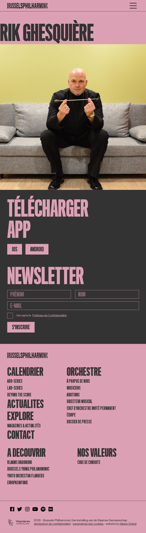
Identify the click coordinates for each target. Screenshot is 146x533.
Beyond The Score (19, 394)
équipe (71, 414)
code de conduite (88, 462)
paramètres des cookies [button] (88, 524)
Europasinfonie (17, 482)
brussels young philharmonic (28, 469)
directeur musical (80, 401)
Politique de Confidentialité (49, 316)
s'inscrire (21, 327)
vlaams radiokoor (19, 462)
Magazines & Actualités (24, 425)
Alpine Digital (128, 524)
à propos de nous (78, 381)
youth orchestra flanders (25, 475)
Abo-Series (14, 381)
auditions (73, 394)
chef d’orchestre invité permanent (91, 408)
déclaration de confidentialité (52, 524)
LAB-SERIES (15, 388)
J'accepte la (41, 316)
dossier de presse (79, 421)
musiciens (74, 388)
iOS (14, 249)
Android (37, 249)
